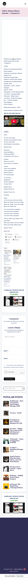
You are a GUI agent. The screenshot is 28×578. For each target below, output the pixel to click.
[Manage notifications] (24, 569)
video (13, 59)
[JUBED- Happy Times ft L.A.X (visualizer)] (17, 252)
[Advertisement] (14, 41)
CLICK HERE (14, 294)
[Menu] (25, 3)
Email (6, 358)
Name (6, 351)
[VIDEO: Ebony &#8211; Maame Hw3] (8, 257)
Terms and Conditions (10, 576)
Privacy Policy (19, 576)
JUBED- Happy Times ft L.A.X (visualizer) (17, 256)
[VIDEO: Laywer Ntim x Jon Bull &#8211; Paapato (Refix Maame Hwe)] (8, 276)
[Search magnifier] (23, 388)
